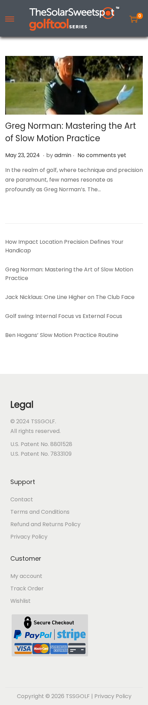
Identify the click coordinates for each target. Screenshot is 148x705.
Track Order (27, 588)
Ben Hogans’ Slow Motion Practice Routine (61, 335)
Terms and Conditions (40, 512)
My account (26, 576)
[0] (133, 19)
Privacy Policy (28, 537)
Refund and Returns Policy (45, 524)
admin (62, 155)
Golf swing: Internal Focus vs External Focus (63, 316)
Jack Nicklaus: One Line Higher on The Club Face (70, 297)
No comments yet (101, 155)
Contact (21, 499)
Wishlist (20, 601)
